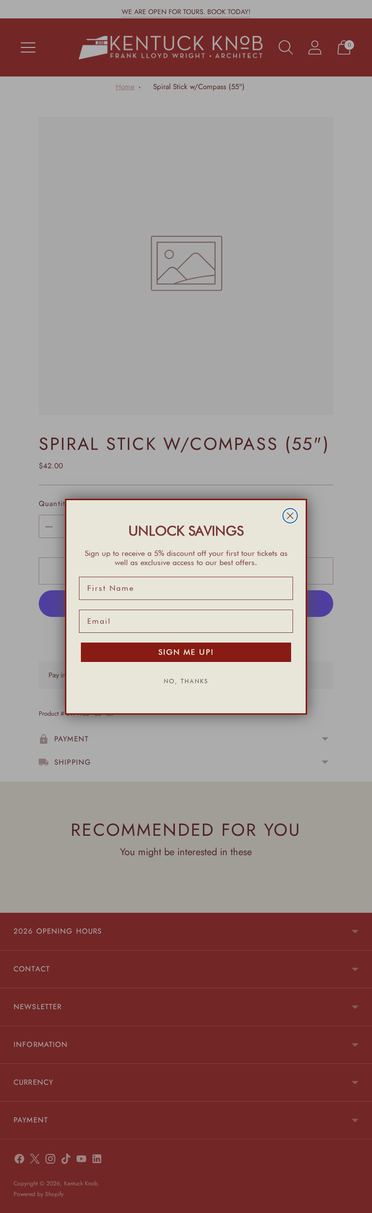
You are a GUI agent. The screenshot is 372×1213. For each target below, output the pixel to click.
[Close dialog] (290, 515)
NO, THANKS (186, 681)
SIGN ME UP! (186, 652)
